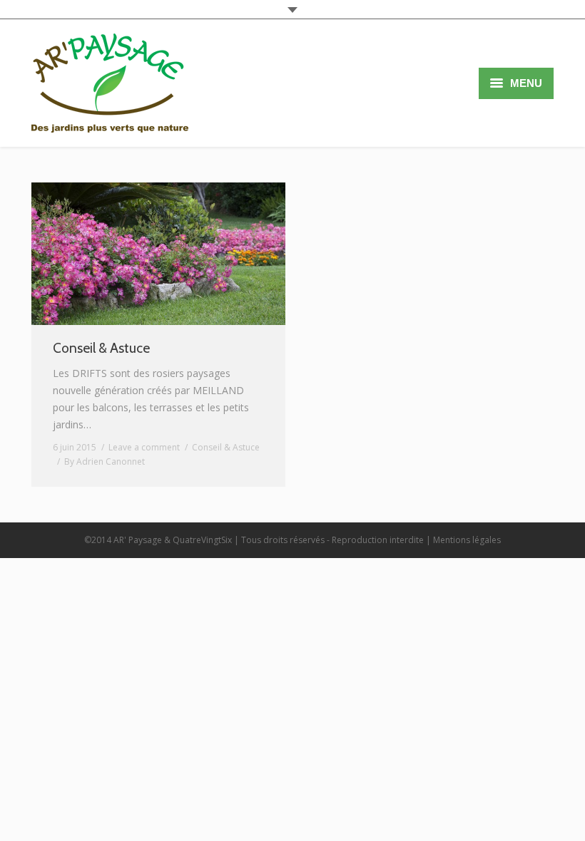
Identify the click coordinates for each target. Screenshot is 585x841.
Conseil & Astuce (101, 348)
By (104, 461)
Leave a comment (144, 447)
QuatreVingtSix (202, 540)
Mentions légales (467, 540)
